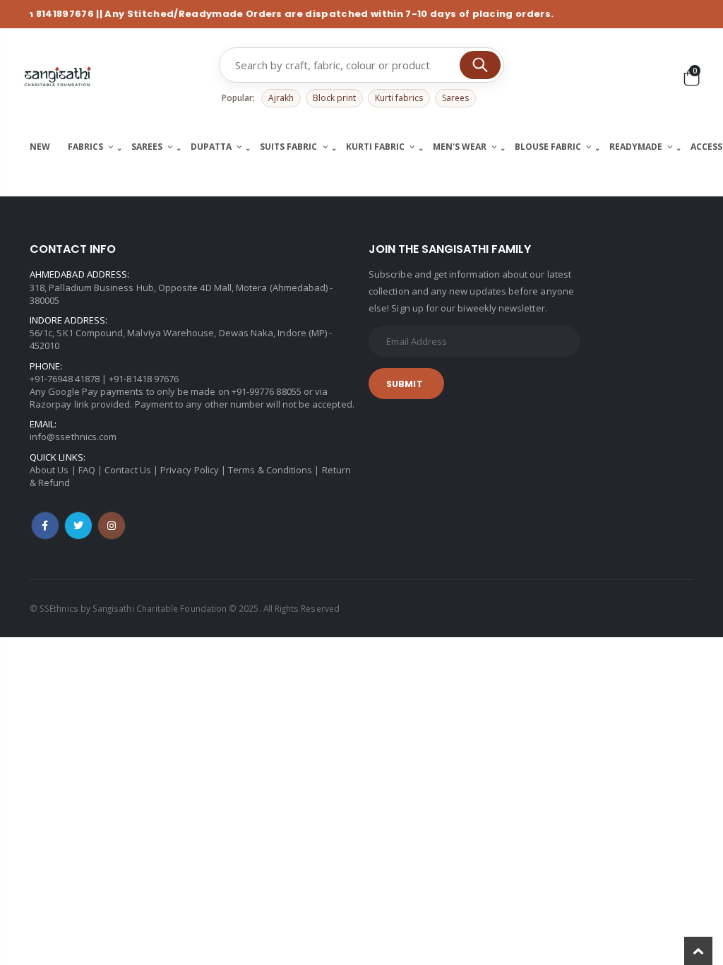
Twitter (78, 525)
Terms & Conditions (270, 469)
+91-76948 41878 (65, 378)
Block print (334, 98)
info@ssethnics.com (73, 436)
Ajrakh (281, 98)
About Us (49, 469)
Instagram (111, 525)
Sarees (455, 98)
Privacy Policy (189, 469)
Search (480, 65)
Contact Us (127, 469)
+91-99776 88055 (266, 391)
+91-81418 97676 (144, 378)
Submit (404, 384)
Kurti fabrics (399, 98)
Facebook (45, 525)
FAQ (86, 469)
